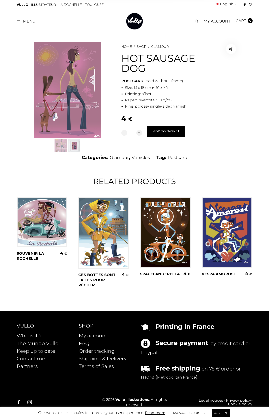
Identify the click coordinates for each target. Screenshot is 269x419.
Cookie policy (240, 404)
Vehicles (141, 157)
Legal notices (211, 400)
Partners (27, 366)
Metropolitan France (176, 377)
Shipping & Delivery (102, 359)
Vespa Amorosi (218, 274)
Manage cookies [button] (189, 413)
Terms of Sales (96, 366)
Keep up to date (36, 351)
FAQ (84, 343)
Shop (141, 46)
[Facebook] (244, 5)
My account (93, 336)
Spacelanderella (160, 274)
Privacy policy (238, 400)
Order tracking (97, 351)
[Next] (91, 90)
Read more (155, 413)
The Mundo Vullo (37, 343)
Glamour (160, 46)
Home (126, 46)
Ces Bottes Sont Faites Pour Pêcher (96, 280)
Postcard (177, 157)
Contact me (31, 359)
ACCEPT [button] (220, 413)
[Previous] (44, 90)
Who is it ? (29, 336)
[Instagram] (250, 5)
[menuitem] (226, 5)
